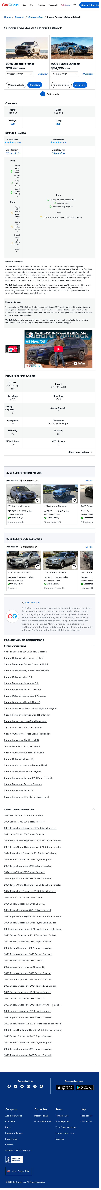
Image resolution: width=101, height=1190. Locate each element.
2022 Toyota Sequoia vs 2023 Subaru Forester (27, 1049)
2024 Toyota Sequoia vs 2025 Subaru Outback (27, 910)
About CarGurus (13, 1115)
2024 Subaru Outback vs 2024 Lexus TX (24, 903)
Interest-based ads (64, 1133)
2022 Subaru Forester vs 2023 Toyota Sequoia (27, 1011)
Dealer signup (41, 1115)
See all (89, 480)
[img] (21, 518)
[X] (15, 1087)
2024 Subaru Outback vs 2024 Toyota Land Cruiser (30, 922)
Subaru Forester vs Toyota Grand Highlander (27, 714)
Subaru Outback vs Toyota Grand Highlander (27, 733)
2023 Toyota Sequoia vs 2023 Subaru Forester (27, 973)
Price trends (11, 1139)
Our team (10, 1121)
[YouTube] (22, 1087)
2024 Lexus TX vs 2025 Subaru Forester (24, 821)
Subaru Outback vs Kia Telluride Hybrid (24, 752)
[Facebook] (9, 1087)
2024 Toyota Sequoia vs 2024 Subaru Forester (27, 866)
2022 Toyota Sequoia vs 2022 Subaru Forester (27, 1017)
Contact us (86, 1121)
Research (19, 17)
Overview (43, 73)
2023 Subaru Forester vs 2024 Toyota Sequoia (27, 992)
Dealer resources (42, 1121)
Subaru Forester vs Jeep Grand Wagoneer (25, 721)
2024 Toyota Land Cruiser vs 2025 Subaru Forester (30, 828)
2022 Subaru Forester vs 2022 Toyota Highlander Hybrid (32, 1023)
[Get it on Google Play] (85, 1088)
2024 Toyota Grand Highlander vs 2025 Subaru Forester (32, 884)
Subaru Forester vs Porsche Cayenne (23, 784)
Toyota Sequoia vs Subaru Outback (22, 746)
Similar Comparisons (15, 645)
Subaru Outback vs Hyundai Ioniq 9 (22, 702)
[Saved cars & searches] (74, 5)
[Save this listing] (37, 500)
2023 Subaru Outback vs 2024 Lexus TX (24, 998)
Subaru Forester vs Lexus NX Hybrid (22, 689)
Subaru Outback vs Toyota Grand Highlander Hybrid (30, 708)
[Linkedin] (35, 1087)
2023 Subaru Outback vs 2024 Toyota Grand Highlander (32, 1004)
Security (59, 1139)
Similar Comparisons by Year (19, 809)
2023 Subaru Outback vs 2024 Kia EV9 (23, 960)
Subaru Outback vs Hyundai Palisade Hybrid (26, 670)
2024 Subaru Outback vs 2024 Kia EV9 (23, 897)
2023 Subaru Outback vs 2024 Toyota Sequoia (27, 941)
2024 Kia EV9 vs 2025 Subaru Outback (23, 815)
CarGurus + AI (32, 602)
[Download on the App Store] (65, 1088)
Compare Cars (35, 17)
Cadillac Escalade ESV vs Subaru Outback (25, 651)
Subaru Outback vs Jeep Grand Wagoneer (25, 696)
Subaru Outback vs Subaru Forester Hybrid (26, 765)
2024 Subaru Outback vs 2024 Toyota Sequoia (27, 859)
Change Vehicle (16, 84)
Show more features (79, 452)
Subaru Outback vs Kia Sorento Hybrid (23, 658)
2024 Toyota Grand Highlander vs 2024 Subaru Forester (32, 847)
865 (58, 124)
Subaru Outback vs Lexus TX (18, 759)
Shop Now (34, 84)
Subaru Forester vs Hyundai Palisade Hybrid (26, 797)
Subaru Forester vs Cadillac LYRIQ (21, 740)
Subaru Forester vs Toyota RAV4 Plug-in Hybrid (28, 778)
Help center (86, 1115)
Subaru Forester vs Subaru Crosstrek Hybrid (26, 664)
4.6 (19, 142)
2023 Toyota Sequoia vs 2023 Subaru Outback (28, 954)
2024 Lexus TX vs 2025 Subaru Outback (24, 872)
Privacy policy (62, 1121)
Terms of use (62, 1115)
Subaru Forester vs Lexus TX (18, 790)
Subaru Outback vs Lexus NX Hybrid (22, 771)
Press (8, 1127)
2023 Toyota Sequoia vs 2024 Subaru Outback (27, 979)
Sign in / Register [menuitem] (90, 5)
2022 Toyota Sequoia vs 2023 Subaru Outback (27, 1055)
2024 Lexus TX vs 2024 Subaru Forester (24, 834)
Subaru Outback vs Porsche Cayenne (23, 727)
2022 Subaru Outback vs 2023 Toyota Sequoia (27, 1036)
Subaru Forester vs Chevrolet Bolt (21, 683)
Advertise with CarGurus (17, 1150)
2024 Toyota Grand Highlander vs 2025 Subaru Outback (32, 840)
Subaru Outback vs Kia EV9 (18, 677)
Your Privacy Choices (65, 1127)
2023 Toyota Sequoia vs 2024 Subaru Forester (27, 948)
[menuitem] (24, 5)
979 (13, 124)
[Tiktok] (41, 1087)
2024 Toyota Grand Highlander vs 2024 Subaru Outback (32, 916)
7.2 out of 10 (58, 153)
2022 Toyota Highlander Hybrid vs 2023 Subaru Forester (33, 1030)
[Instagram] (28, 1087)
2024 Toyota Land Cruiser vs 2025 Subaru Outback (30, 853)
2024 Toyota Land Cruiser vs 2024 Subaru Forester (30, 891)
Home (7, 17)
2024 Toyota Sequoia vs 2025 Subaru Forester (27, 878)
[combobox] (18, 1171)
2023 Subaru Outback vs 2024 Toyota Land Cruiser (30, 985)
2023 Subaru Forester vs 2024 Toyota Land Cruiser (30, 935)
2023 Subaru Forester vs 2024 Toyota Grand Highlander (32, 929)
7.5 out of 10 (12, 153)
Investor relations (14, 1133)
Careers (9, 1144)
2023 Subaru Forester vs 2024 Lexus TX (24, 967)
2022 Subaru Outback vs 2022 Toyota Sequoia (27, 1042)
